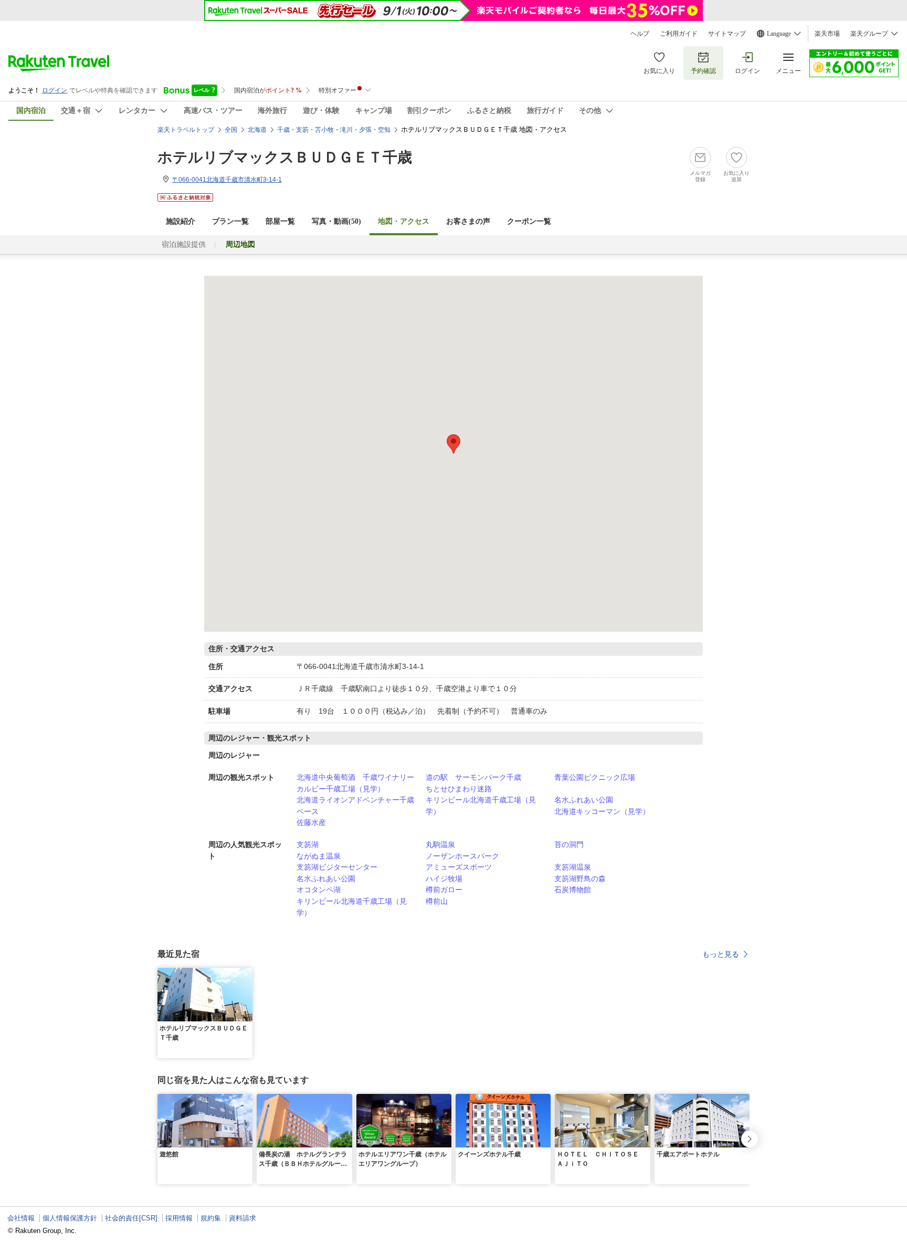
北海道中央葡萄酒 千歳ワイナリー (355, 777)
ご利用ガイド (679, 33)
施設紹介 (180, 221)
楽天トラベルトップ (185, 129)
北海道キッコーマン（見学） (602, 811)
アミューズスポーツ (459, 867)
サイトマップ (727, 33)
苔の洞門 (569, 844)
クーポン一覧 (529, 221)
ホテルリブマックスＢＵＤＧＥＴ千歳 (284, 157)
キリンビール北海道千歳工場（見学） (481, 806)
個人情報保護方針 (70, 1218)
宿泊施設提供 (184, 244)
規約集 (211, 1218)
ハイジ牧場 (444, 878)
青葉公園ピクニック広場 (594, 777)
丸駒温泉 (440, 844)
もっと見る (720, 954)
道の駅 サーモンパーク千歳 (473, 777)
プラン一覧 (230, 221)
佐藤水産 (311, 822)
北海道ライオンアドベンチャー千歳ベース (355, 806)
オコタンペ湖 (319, 889)
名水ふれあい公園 (583, 800)
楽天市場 (827, 33)
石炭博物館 (572, 889)
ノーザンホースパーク (462, 856)
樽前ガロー (444, 889)
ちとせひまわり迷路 (459, 789)
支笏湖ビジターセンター (337, 867)
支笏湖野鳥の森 (580, 878)
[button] (246, 974)
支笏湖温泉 (572, 867)
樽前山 (437, 901)
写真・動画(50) (336, 221)
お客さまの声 (468, 221)
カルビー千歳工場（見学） (341, 789)
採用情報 (179, 1218)
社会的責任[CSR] (131, 1218)
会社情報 (21, 1218)
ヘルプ (639, 33)
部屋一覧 (280, 221)
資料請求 (242, 1218)
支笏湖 (308, 844)
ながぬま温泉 (319, 856)
